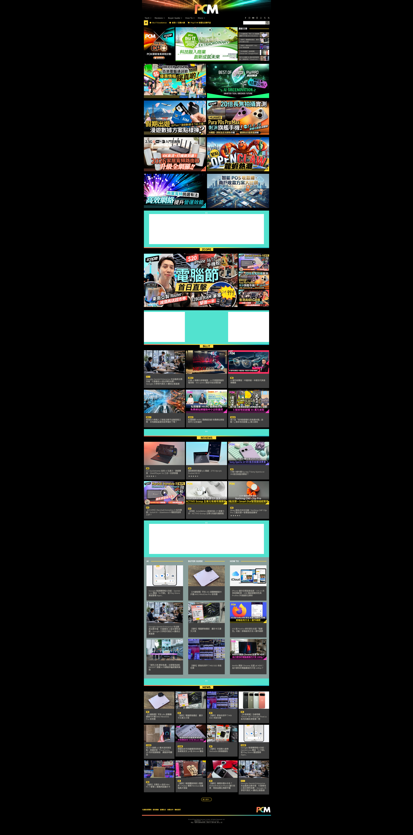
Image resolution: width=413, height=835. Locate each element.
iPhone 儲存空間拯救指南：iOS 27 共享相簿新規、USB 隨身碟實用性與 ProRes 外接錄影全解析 (248, 593)
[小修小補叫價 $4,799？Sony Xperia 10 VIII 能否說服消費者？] (248, 453)
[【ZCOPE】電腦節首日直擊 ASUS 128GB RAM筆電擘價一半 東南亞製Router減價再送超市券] (191, 280)
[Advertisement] (206, 229)
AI (147, 561)
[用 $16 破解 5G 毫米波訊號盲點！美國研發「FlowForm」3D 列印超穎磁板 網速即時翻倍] (264, 58)
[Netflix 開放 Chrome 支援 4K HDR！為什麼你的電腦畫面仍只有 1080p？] (248, 649)
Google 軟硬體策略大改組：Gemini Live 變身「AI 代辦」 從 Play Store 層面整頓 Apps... (164, 593)
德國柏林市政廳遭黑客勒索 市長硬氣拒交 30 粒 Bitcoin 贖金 (190, 750)
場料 (148, 712)
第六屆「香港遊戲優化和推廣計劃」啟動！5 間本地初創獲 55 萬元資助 (246, 421)
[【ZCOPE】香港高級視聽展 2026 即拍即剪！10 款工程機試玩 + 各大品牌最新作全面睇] (254, 298)
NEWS (206, 687)
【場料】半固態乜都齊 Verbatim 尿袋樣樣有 (219, 750)
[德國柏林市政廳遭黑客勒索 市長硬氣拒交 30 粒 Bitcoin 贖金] (191, 733)
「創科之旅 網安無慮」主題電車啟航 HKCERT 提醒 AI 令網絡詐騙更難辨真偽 (165, 667)
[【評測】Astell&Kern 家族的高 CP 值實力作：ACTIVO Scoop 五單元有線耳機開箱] (206, 492)
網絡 (190, 468)
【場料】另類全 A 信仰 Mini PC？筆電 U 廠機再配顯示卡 (158, 785)
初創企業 (233, 417)
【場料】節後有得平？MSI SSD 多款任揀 (248, 46)
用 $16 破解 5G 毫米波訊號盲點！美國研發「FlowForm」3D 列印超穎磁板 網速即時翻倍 (249, 58)
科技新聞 (149, 745)
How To (234, 561)
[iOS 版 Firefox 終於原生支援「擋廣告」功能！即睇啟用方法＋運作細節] (248, 612)
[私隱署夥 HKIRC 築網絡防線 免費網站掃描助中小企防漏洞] (206, 401)
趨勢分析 (191, 378)
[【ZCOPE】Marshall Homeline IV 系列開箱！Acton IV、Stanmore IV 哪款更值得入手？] (254, 262)
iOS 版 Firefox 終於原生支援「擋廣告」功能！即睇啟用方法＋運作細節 (247, 630)
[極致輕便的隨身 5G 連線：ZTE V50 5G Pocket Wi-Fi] (206, 453)
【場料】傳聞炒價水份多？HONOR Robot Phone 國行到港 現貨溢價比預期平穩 (222, 785)
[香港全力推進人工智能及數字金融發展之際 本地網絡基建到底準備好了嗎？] (164, 401)
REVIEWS (206, 437)
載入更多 (206, 799)
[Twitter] (265, 18)
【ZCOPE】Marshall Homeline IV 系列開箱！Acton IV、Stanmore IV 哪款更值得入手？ (164, 512)
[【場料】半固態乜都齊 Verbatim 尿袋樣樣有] (222, 733)
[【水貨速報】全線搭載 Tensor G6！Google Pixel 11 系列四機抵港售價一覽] (264, 52)
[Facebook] (245, 18)
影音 (148, 507)
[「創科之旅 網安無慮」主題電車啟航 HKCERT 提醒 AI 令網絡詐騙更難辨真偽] (164, 649)
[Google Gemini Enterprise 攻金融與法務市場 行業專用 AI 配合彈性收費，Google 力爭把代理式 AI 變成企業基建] (164, 362)
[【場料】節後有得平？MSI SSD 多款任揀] (264, 46)
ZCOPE (206, 249)
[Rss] (269, 18)
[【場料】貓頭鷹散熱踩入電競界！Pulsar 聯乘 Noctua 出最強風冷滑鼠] (191, 769)
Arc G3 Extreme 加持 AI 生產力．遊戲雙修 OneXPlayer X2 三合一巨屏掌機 (163, 472)
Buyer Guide (195, 561)
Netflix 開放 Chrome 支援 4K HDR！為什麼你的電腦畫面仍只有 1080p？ (248, 666)
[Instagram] (249, 18)
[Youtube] (253, 18)
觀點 (232, 378)
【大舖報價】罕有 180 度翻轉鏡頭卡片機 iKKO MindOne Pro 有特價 (249, 35)
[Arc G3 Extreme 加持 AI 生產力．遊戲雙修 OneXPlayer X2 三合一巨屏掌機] (164, 453)
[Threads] (257, 18)
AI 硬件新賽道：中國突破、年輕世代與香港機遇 (247, 381)
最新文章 (243, 28)
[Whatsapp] (261, 18)
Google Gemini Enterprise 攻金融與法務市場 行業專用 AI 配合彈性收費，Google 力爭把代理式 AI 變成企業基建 (164, 381)
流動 (232, 469)
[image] (207, 44)
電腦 (148, 468)
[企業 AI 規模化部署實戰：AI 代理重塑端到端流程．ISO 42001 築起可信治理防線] (206, 362)
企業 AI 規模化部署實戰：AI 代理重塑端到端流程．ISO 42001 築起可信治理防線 (206, 381)
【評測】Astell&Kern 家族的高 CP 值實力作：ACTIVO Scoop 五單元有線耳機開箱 (206, 512)
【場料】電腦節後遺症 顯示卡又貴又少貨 (249, 41)
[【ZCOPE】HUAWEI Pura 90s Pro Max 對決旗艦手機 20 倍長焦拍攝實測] (254, 280)
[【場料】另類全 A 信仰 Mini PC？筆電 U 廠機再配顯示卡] (159, 769)
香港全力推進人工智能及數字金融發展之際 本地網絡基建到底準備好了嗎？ (163, 421)
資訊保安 (191, 417)
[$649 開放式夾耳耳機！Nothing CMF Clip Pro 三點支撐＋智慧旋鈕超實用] (248, 492)
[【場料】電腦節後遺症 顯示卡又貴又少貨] (264, 40)
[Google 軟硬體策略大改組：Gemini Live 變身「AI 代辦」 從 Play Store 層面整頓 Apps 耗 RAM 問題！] (164, 575)
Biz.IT (206, 346)
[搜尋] (267, 22)
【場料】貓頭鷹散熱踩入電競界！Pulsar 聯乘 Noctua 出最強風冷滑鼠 (190, 785)
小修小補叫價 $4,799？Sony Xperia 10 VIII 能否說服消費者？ (247, 473)
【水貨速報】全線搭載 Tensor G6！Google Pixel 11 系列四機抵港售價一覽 (249, 52)
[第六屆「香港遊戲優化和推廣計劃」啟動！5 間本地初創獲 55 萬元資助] (248, 401)
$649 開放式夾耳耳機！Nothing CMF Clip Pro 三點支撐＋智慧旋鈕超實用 (248, 511)
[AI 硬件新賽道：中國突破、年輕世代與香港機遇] (248, 362)
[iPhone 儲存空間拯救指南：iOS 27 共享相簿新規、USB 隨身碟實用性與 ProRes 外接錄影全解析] (248, 575)
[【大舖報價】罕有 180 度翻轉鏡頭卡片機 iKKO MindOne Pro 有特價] (264, 34)
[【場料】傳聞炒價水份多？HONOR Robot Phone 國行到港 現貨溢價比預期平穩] (222, 769)
